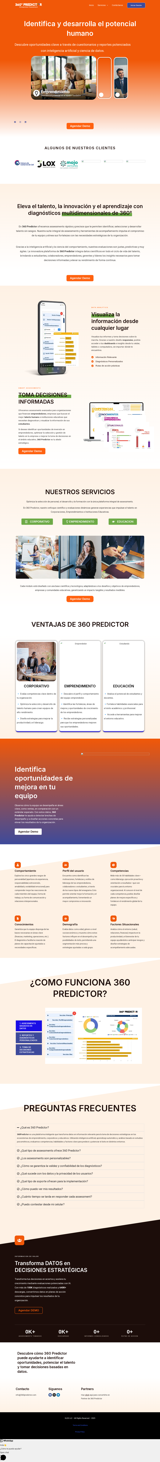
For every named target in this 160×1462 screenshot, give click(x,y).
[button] (107, 5)
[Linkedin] (25, 122)
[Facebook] (15, 122)
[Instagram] (20, 122)
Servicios (102, 5)
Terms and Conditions (80, 1425)
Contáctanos (117, 5)
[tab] (29, 1025)
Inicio (91, 5)
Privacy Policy (80, 1432)
